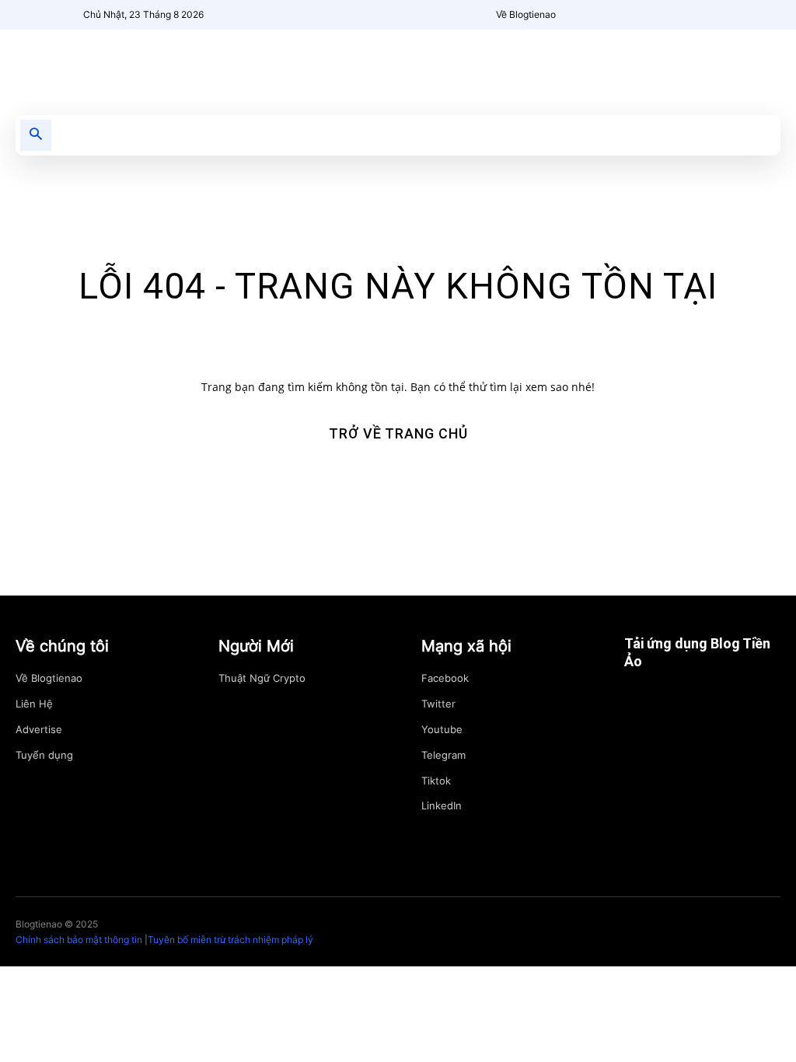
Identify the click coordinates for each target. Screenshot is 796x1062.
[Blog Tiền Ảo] (133, 65)
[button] (35, 135)
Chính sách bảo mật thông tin (79, 939)
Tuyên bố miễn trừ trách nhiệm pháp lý (230, 939)
